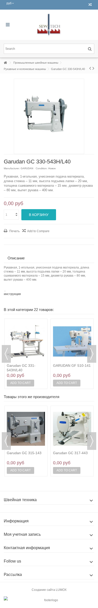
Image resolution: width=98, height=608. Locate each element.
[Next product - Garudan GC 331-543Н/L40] (93, 68)
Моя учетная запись (22, 534)
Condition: (41, 168)
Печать (14, 231)
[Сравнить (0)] (90, 4)
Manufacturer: (12, 168)
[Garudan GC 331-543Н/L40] (26, 341)
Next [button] (91, 354)
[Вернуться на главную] (5, 63)
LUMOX (61, 590)
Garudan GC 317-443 (70, 453)
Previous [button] (6, 354)
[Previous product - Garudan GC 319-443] (90, 68)
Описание (16, 258)
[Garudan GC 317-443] (72, 428)
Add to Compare (38, 231)
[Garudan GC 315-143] (26, 428)
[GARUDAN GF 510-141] (72, 341)
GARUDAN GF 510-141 (72, 365)
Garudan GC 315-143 (24, 453)
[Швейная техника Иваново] (49, 24)
